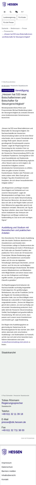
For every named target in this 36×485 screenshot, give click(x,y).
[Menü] (4, 12)
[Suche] (10, 12)
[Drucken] (19, 122)
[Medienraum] (16, 12)
